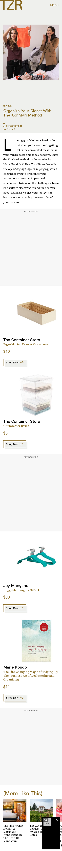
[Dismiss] (56, 820)
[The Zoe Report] (11, 5)
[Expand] (45, 820)
